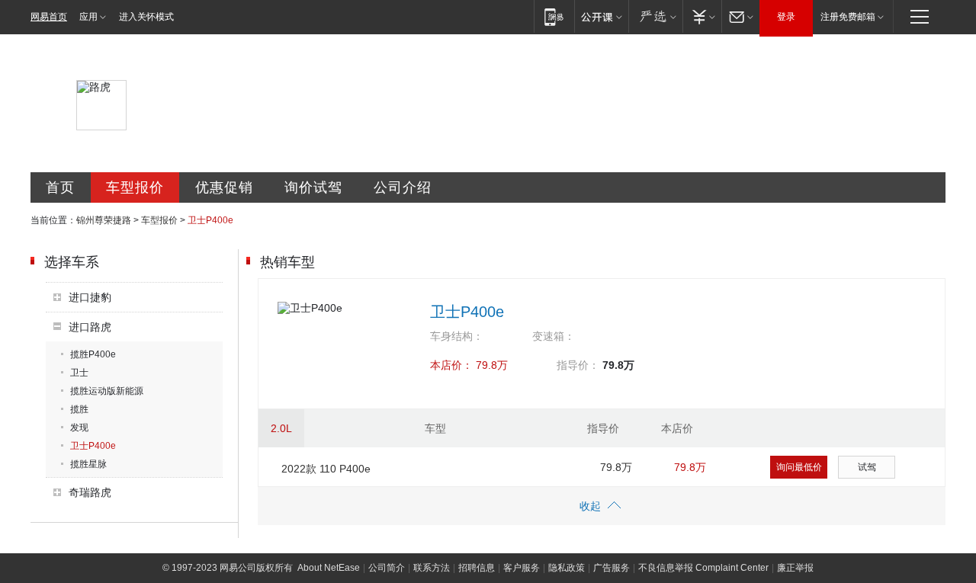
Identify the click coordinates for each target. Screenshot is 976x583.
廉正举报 (795, 567)
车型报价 (135, 187)
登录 (786, 16)
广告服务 (611, 567)
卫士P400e (93, 445)
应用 (88, 16)
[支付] (701, 16)
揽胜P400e (93, 354)
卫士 (79, 372)
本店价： (451, 365)
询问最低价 (799, 467)
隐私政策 (566, 567)
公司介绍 (403, 187)
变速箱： (553, 336)
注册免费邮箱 (847, 16)
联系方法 (431, 567)
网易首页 (48, 16)
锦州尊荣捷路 (103, 220)
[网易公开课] (601, 16)
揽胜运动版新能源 (106, 391)
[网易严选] (655, 16)
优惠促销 (224, 187)
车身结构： (456, 336)
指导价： (578, 365)
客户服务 (521, 567)
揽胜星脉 (88, 464)
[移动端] (554, 16)
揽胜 (79, 409)
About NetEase (328, 567)
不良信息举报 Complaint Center (703, 567)
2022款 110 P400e (326, 469)
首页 (60, 187)
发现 (79, 427)
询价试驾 (313, 187)
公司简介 (386, 567)
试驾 (867, 467)
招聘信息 (476, 567)
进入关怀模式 (146, 16)
